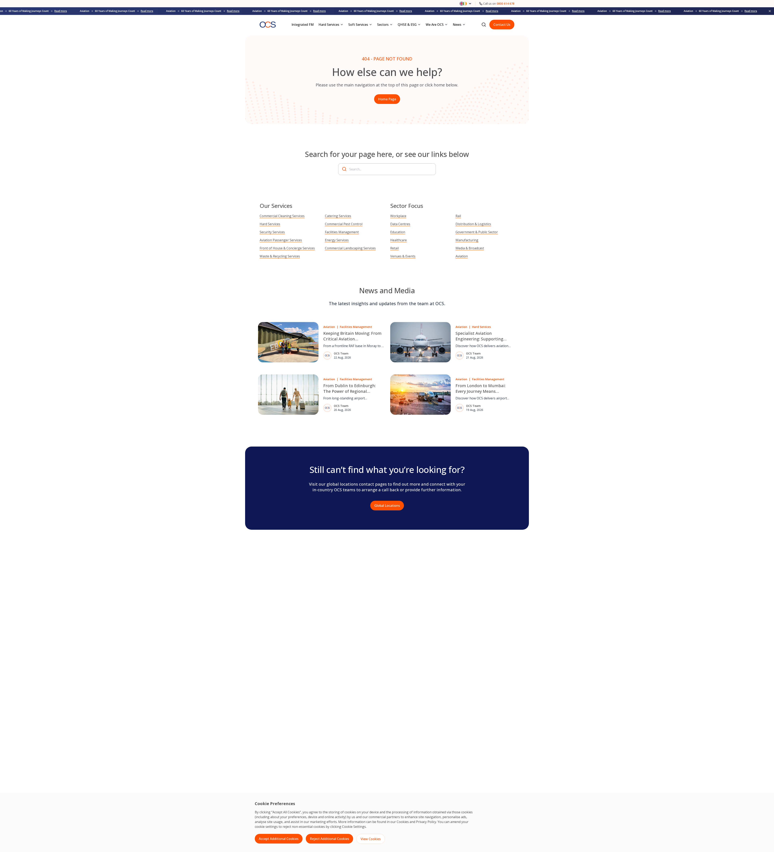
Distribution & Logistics (473, 224)
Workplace (398, 216)
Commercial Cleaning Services (282, 216)
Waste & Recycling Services (280, 256)
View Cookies (371, 839)
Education (397, 232)
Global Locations (387, 505)
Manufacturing (467, 240)
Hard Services (270, 224)
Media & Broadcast (470, 248)
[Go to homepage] (268, 25)
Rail (458, 216)
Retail (394, 248)
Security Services (272, 232)
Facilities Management (342, 232)
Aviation (462, 256)
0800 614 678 (505, 3)
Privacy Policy (426, 822)
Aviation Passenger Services (281, 240)
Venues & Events (402, 256)
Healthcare (398, 240)
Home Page (387, 99)
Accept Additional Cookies (279, 838)
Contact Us (501, 24)
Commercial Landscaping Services (350, 248)
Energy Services (337, 240)
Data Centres (400, 224)
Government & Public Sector (477, 232)
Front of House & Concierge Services (287, 248)
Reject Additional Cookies (329, 838)
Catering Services (338, 216)
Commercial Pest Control (343, 224)
